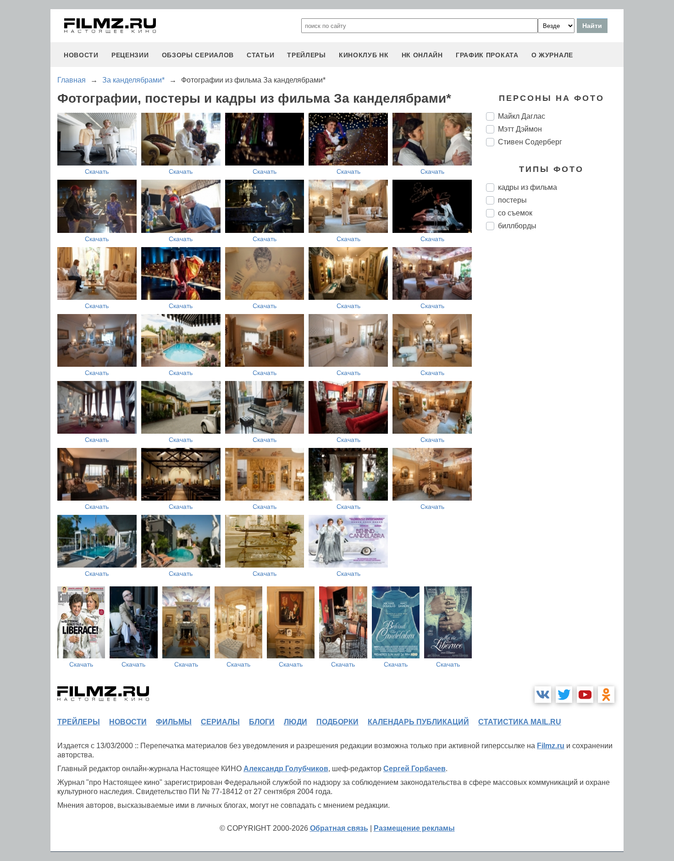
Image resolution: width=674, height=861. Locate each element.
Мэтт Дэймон (520, 129)
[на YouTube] (585, 694)
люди (295, 722)
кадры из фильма (527, 187)
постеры (512, 200)
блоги (262, 722)
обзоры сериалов (198, 55)
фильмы (174, 722)
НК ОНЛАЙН (422, 55)
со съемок (515, 213)
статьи (260, 55)
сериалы (220, 722)
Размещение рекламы (414, 828)
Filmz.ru (550, 746)
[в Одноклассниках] (606, 694)
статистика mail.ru (519, 722)
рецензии (130, 55)
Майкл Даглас (521, 116)
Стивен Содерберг (530, 142)
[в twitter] (564, 694)
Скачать (97, 171)
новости (81, 55)
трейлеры (306, 55)
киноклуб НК (364, 55)
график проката (487, 55)
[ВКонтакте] (543, 694)
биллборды (517, 226)
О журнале (552, 55)
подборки (337, 722)
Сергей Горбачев (414, 769)
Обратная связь (339, 828)
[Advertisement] (555, 390)
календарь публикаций (418, 722)
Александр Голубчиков (285, 769)
